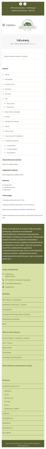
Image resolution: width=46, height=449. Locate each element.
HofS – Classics (7, 343)
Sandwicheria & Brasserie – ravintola (14, 305)
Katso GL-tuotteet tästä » (10, 164)
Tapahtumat (6, 423)
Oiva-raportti (6, 433)
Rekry (4, 324)
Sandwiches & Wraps (12, 121)
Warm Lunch (9, 131)
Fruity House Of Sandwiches (14, 136)
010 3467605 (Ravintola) (13, 284)
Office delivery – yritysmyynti (11, 300)
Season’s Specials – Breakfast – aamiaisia (15, 338)
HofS (11, 44)
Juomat (7, 117)
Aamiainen (7, 391)
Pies (6, 99)
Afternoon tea (8, 398)
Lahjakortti (5, 413)
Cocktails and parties (12, 141)
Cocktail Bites (11, 146)
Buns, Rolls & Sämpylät (12, 112)
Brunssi (6, 405)
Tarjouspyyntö (7, 310)
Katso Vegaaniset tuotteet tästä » (13, 175)
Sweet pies (10, 107)
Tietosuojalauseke (23, 445)
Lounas (6, 395)
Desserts (8, 94)
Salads (7, 126)
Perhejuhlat (9, 79)
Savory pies (10, 104)
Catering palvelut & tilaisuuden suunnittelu (16, 314)
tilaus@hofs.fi (9, 287)
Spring (7, 75)
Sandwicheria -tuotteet (11, 409)
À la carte (7, 402)
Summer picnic (10, 84)
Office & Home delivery (22, 44)
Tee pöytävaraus (7, 418)
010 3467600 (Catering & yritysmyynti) (18, 280)
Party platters (11, 153)
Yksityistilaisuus (7, 428)
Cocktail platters (12, 149)
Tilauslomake (6, 353)
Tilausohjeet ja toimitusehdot (11, 357)
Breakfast (8, 89)
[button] (9, 25)
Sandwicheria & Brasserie (10, 386)
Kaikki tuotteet (7, 348)
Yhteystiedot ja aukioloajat (11, 319)
